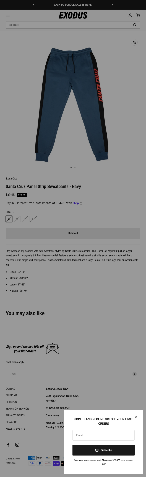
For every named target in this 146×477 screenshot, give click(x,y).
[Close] (135, 417)
